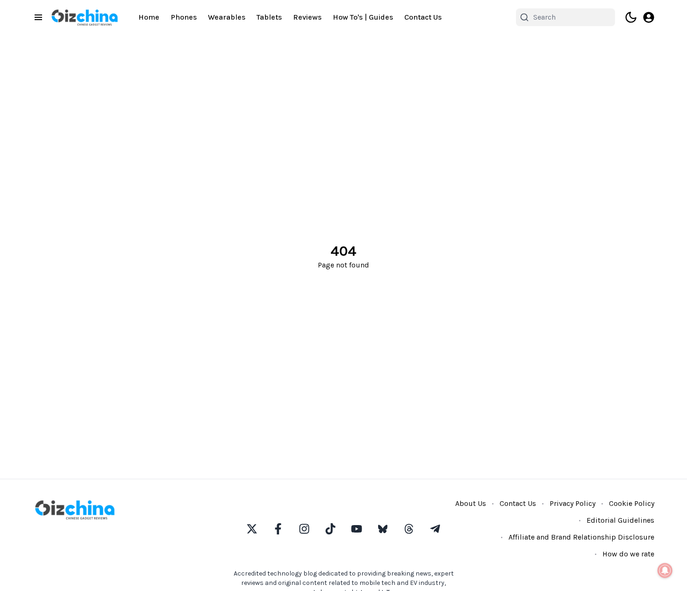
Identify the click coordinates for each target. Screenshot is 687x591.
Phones (184, 17)
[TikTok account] (330, 528)
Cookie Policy (631, 503)
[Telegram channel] (435, 528)
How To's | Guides (363, 17)
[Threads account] (409, 528)
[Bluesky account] (382, 528)
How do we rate (628, 553)
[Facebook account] (278, 528)
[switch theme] (630, 17)
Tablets (269, 17)
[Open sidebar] (38, 17)
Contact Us (423, 17)
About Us (470, 503)
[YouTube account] (356, 528)
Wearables (226, 17)
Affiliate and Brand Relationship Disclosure (581, 537)
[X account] (252, 528)
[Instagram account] (304, 528)
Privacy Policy (572, 503)
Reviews (307, 17)
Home (148, 17)
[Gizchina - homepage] (85, 17)
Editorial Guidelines (620, 520)
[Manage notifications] (665, 570)
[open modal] (648, 17)
